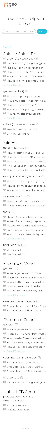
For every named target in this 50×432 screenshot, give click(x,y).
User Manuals (14, 245)
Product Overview (16, 405)
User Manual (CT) (16, 254)
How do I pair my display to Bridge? (26, 81)
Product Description (18, 410)
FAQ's (8, 212)
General (10, 268)
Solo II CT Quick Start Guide (22, 129)
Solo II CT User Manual (19, 134)
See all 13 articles (16, 351)
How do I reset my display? (21, 105)
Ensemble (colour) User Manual (24, 362)
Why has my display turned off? (24, 114)
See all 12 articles (16, 239)
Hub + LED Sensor (20, 391)
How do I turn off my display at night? (27, 181)
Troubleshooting (16, 196)
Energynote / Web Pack (21, 58)
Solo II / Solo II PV (19, 53)
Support (7, 47)
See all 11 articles (15, 295)
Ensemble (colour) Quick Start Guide (27, 367)
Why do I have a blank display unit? (26, 234)
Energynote (12, 377)
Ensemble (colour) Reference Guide (26, 371)
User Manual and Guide (21, 301)
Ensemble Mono (19, 263)
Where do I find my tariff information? (28, 190)
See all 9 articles (15, 118)
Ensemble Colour (19, 319)
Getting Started (15, 147)
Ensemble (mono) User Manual (24, 310)
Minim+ (10, 143)
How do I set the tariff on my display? (27, 170)
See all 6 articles (15, 85)
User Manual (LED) (17, 250)
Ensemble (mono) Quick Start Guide (26, 306)
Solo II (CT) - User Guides (21, 124)
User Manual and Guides (21, 357)
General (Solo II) (15, 91)
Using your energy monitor (23, 176)
